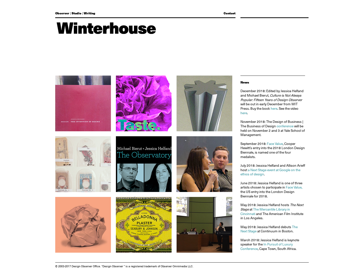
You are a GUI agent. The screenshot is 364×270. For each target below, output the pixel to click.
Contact (229, 13)
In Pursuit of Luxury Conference (266, 246)
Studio (76, 13)
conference (285, 126)
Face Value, (294, 187)
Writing (89, 13)
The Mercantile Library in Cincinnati (265, 211)
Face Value (275, 143)
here (274, 108)
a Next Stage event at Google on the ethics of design (270, 172)
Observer (62, 13)
